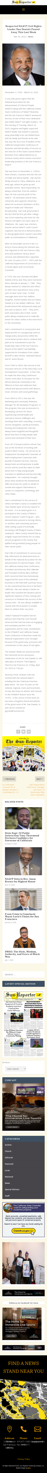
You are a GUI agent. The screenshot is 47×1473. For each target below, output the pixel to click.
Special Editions (12, 1189)
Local (7, 1170)
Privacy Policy (23, 1459)
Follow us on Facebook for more (23, 1303)
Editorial (9, 1157)
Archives (6, 1062)
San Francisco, (9, 1444)
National (9, 1176)
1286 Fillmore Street (9, 1441)
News (30, 36)
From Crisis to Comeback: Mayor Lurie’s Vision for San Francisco (22, 916)
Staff (7, 1196)
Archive (8, 1145)
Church (8, 1151)
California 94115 (9, 1447)
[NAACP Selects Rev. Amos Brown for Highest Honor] (23, 861)
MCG (29, 1468)
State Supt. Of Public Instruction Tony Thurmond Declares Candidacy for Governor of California (22, 837)
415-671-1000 (23, 1441)
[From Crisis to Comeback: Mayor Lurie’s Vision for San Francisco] (23, 899)
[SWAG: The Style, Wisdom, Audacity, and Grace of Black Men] (23, 937)
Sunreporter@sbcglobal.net (38, 1441)
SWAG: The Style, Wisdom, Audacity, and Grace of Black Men (22, 954)
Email (37, 1438)
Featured (9, 1164)
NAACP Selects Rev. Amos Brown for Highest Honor (20, 880)
